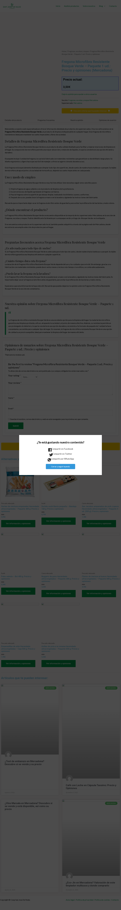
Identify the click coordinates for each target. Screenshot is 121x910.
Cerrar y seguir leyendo (60, 466)
